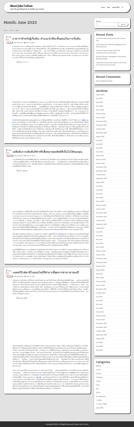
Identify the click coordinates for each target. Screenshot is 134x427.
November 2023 (101, 216)
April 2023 (99, 243)
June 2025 (99, 144)
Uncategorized (101, 396)
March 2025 (100, 155)
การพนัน (99, 400)
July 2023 (99, 232)
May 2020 (99, 350)
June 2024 (99, 190)
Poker (98, 385)
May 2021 (99, 304)
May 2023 (99, 239)
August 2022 (100, 270)
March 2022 (100, 277)
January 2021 (100, 319)
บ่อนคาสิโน (116, 7)
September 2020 (101, 335)
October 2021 (100, 293)
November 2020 (101, 327)
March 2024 (100, 201)
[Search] (122, 7)
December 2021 (101, 289)
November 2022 (101, 262)
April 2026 (99, 106)
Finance (98, 373)
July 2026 (99, 98)
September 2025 (101, 133)
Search (98, 21)
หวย (60, 234)
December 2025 (101, 121)
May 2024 (99, 194)
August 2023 (100, 228)
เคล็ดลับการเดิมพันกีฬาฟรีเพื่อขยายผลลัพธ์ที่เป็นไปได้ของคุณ (47, 151)
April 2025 (99, 152)
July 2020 (99, 342)
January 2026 (100, 117)
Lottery (98, 381)
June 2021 (99, 300)
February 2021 (101, 316)
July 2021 (99, 297)
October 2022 (100, 266)
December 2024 (101, 167)
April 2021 (99, 308)
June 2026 (99, 102)
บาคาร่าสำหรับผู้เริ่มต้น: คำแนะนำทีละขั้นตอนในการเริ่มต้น (46, 38)
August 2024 (100, 182)
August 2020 (100, 339)
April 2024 (99, 197)
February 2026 (101, 113)
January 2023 (100, 255)
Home (103, 7)
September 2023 (101, 224)
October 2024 (100, 175)
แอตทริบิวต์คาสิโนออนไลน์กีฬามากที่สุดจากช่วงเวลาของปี (46, 272)
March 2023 (100, 247)
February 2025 (101, 159)
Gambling (99, 377)
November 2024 (101, 171)
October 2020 (100, 331)
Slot (97, 389)
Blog (108, 7)
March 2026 (100, 110)
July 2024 (99, 186)
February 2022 (101, 281)
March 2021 (100, 312)
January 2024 (100, 209)
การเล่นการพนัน (101, 404)
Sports (98, 392)
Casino (9, 42)
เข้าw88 (38, 377)
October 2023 (100, 220)
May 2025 (99, 148)
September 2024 (101, 178)
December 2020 (101, 323)
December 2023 (101, 213)
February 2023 (101, 251)
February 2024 (101, 205)
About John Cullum (21, 5)
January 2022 (100, 285)
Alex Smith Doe (18, 42)
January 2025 (100, 163)
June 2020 (99, 346)
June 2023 (99, 235)
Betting (9, 155)
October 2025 (100, 129)
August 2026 (100, 94)
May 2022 (99, 274)
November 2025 (101, 125)
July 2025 (99, 140)
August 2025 (100, 136)
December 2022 (101, 258)
